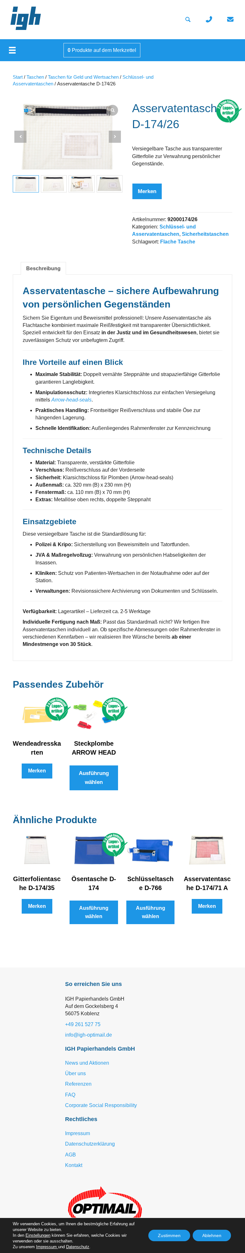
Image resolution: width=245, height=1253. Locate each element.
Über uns (75, 1073)
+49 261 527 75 (82, 1024)
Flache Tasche (177, 241)
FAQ (70, 1094)
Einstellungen (38, 1235)
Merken (147, 191)
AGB (70, 1154)
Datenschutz (77, 1246)
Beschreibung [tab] (43, 268)
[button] (115, 137)
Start (18, 77)
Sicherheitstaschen (205, 234)
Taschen (35, 77)
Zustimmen (169, 1235)
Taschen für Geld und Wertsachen (83, 77)
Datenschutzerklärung (90, 1144)
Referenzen (78, 1084)
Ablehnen (211, 1235)
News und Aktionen (87, 1063)
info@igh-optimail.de (88, 1035)
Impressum (77, 1133)
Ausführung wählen (94, 777)
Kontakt (73, 1165)
